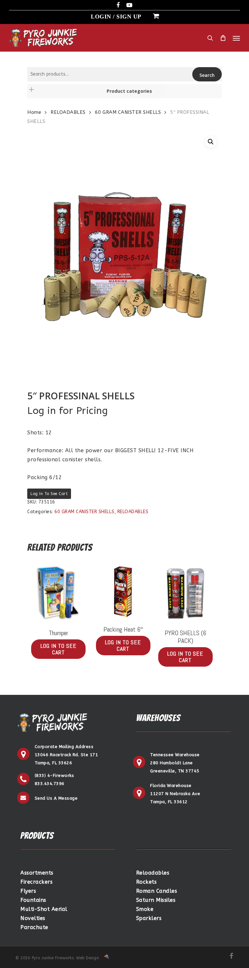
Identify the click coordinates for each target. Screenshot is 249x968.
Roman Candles (156, 891)
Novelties (32, 918)
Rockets (146, 882)
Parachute (34, 927)
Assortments (36, 873)
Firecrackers (36, 882)
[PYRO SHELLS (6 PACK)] (185, 593)
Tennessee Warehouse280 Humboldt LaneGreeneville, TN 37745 (175, 762)
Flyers (28, 891)
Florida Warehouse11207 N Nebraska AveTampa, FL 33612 (175, 793)
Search (207, 75)
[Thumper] (58, 593)
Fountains (33, 900)
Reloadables (153, 873)
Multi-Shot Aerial (43, 909)
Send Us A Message (56, 798)
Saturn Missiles (156, 900)
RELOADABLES (68, 112)
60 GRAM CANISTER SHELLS (128, 112)
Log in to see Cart (49, 493)
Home (34, 112)
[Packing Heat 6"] (123, 591)
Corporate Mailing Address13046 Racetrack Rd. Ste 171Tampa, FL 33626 (66, 754)
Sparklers (149, 918)
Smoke (145, 909)
